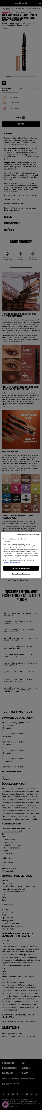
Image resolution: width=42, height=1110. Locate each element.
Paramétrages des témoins (21, 574)
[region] (21, 555)
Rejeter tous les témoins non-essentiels (28, 534)
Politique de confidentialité (12, 562)
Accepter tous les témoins (21, 568)
